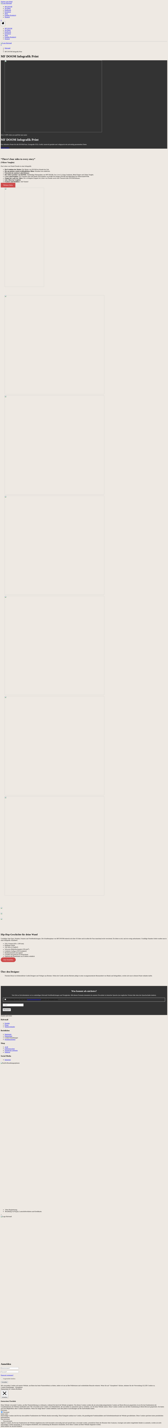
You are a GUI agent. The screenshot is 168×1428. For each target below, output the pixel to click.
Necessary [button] (4, 1410)
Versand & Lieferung (11, 1050)
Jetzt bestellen (5, 148)
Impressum (8, 1034)
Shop (6, 13)
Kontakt (7, 1023)
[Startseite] (6, 3)
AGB (6, 1047)
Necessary (6, 1412)
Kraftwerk (8, 10)
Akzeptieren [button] (19, 1387)
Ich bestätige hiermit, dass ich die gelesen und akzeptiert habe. (32, 999)
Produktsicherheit (10, 1039)
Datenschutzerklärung (34, 999)
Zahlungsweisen (10, 1049)
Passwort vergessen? (7, 1375)
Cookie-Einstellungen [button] (7, 1387)
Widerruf (7, 1052)
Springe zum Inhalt (6, 1)
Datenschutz (8, 1036)
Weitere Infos (8, 185)
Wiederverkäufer (10, 1027)
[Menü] (3, 23)
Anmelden (4, 1382)
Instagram (8, 1060)
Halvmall (7, 48)
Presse (7, 1025)
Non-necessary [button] (5, 1419)
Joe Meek (8, 8)
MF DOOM (8, 6)
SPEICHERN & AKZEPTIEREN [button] (11, 1426)
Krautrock (8, 12)
